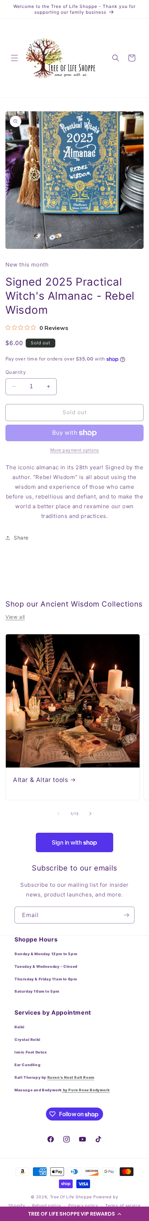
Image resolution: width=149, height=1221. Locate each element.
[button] (74, 1214)
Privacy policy (83, 1205)
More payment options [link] (74, 450)
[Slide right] (90, 814)
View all (15, 617)
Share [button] (21, 538)
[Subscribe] (126, 915)
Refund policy (46, 1205)
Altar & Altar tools (40, 779)
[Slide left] (59, 814)
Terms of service (122, 1205)
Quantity (15, 372)
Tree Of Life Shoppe (71, 1196)
